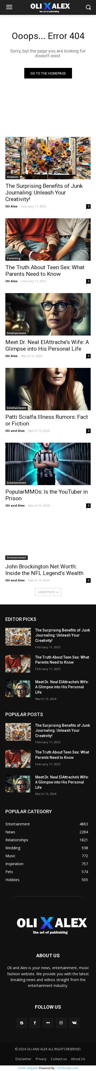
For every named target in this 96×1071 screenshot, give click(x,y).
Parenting (14, 258)
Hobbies (12, 177)
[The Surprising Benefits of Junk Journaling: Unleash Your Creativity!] (48, 158)
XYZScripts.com (67, 1068)
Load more (46, 592)
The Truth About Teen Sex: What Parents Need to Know (45, 270)
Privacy (41, 1059)
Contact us (59, 1059)
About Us (78, 1059)
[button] (88, 7)
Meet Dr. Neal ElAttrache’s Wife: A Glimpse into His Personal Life (47, 345)
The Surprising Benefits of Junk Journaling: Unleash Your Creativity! (44, 192)
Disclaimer (23, 1059)
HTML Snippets (28, 1068)
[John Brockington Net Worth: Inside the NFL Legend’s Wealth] (48, 538)
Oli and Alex (15, 431)
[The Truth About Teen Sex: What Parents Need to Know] (48, 239)
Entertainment (16, 333)
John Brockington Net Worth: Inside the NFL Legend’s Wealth (44, 569)
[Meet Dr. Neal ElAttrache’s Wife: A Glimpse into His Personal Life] (48, 314)
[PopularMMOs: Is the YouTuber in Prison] (48, 464)
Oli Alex (11, 206)
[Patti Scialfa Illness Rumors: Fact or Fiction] (48, 389)
